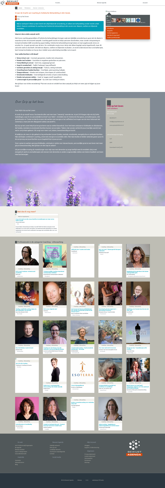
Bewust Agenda (101, 2)
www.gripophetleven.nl (116, 125)
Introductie (110, 28)
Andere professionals (113, 37)
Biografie (110, 30)
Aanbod (20, 8)
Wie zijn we (53, 447)
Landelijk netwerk (55, 449)
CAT (110, 138)
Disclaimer (87, 460)
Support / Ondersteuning (91, 447)
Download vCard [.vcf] (115, 147)
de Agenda (18, 447)
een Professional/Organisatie (24, 445)
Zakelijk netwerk (55, 445)
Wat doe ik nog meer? (113, 35)
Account (145, 2)
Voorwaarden (88, 458)
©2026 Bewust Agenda (67, 480)
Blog (16, 464)
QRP (110, 142)
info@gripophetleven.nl (116, 121)
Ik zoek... (57, 2)
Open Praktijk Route (21, 451)
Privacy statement (89, 454)
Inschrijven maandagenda (57, 451)
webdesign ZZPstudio (98, 480)
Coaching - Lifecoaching (38, 8)
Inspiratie (18, 460)
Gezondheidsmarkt (20, 453)
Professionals (28, 8)
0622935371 (112, 118)
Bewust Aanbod (19, 449)
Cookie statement (89, 456)
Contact (52, 453)
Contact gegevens (112, 33)
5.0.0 (87, 480)
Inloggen (87, 445)
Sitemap (86, 462)
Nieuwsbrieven (19, 462)
